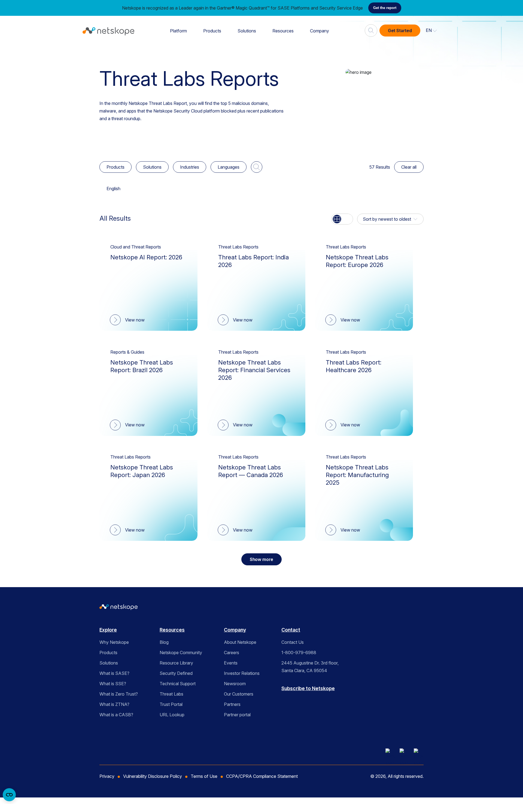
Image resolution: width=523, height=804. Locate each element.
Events (231, 663)
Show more (261, 559)
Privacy (106, 776)
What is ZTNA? (114, 704)
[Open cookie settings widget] (9, 794)
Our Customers (238, 694)
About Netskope (240, 642)
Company (319, 31)
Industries (189, 167)
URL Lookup (172, 714)
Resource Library (176, 663)
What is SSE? (112, 683)
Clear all (408, 167)
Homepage (114, 52)
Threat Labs (171, 694)
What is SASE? (114, 673)
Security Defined (176, 673)
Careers (231, 652)
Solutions (247, 31)
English (113, 188)
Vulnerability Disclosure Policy (152, 776)
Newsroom (235, 683)
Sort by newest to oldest (387, 219)
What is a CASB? (116, 714)
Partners (232, 704)
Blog (164, 642)
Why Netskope (114, 642)
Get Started (400, 30)
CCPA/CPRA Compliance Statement (262, 776)
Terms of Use (204, 776)
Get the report (384, 8)
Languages (228, 167)
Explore (108, 630)
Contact (290, 630)
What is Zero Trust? (118, 694)
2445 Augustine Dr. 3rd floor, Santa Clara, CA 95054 (310, 666)
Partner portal (237, 714)
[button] (431, 30)
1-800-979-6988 (298, 652)
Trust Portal (171, 704)
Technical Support (178, 683)
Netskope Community (181, 652)
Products (212, 31)
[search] (371, 28)
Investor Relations (242, 673)
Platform (178, 31)
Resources (283, 31)
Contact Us (292, 642)
